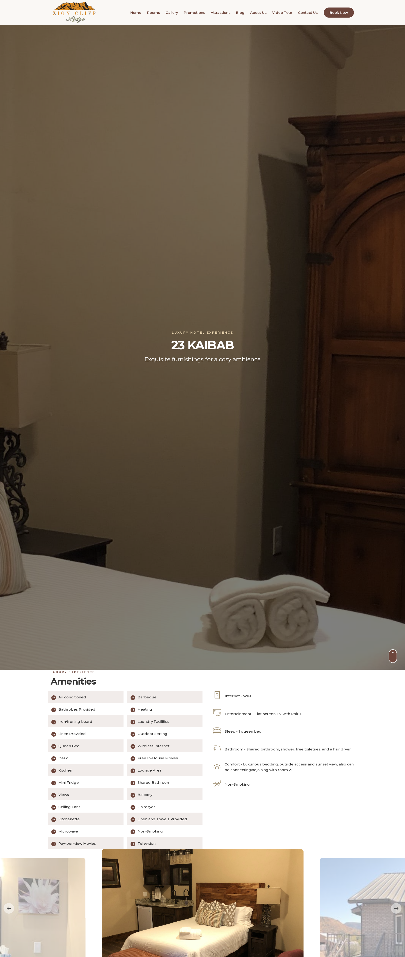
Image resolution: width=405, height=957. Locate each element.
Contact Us (308, 12)
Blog (240, 12)
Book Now (339, 12)
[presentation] (9, 908)
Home (135, 12)
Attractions (220, 12)
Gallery (171, 12)
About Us (258, 12)
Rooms (153, 12)
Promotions (194, 12)
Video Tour (282, 12)
